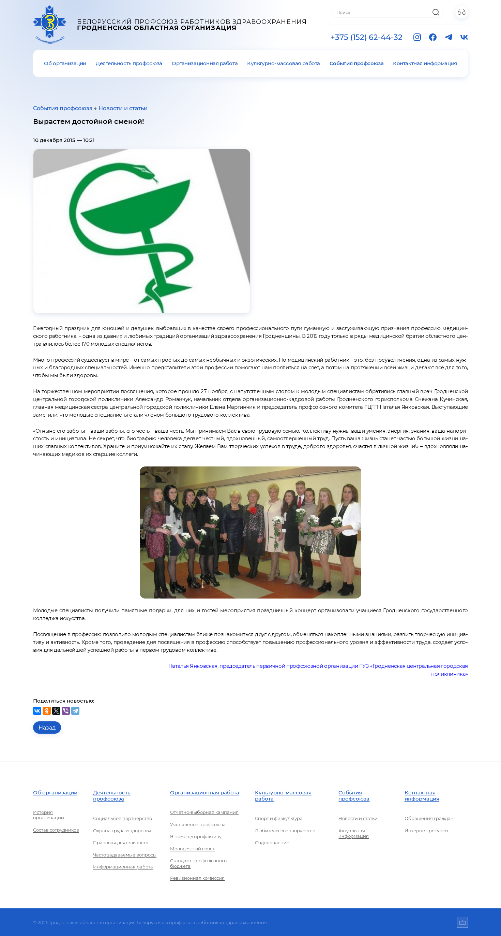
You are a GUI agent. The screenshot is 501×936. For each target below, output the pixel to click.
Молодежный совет (192, 848)
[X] (56, 711)
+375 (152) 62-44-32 (367, 37)
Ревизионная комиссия (197, 878)
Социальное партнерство (122, 818)
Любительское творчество (285, 830)
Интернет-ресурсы (426, 830)
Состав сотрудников (56, 830)
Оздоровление (272, 842)
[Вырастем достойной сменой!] (141, 231)
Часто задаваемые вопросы (124, 855)
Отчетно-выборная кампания (204, 812)
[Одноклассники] (47, 711)
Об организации (65, 63)
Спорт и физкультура (279, 818)
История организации (48, 814)
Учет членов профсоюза (198, 824)
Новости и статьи (123, 108)
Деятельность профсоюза (129, 63)
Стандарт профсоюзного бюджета (198, 863)
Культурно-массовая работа (283, 63)
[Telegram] (75, 711)
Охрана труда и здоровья (122, 830)
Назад (47, 727)
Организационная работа (205, 63)
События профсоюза (356, 63)
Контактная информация (425, 63)
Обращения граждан (429, 818)
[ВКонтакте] (37, 711)
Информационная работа (123, 866)
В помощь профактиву (196, 836)
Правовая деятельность (120, 842)
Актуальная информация (353, 833)
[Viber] (66, 711)
